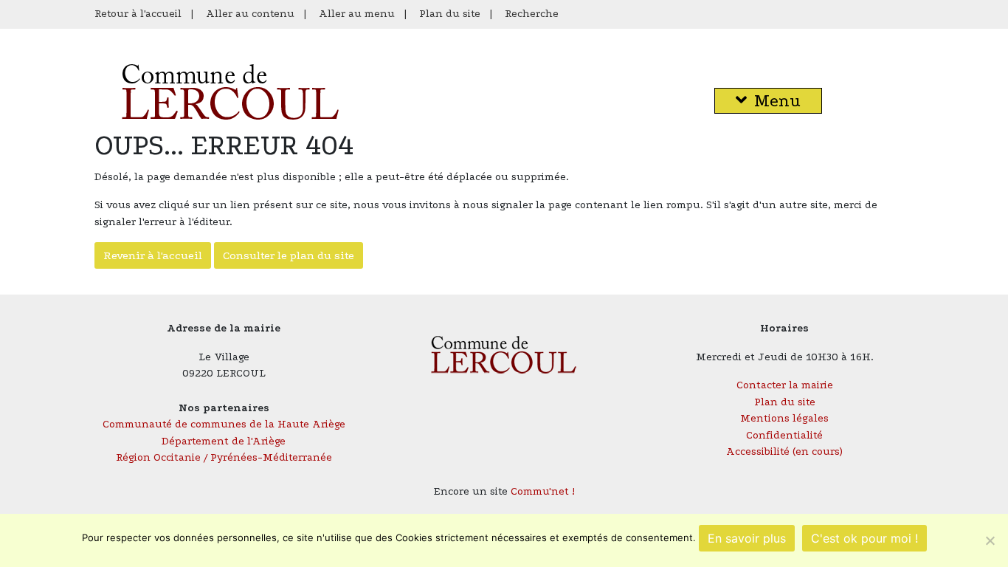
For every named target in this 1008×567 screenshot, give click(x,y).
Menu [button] (777, 101)
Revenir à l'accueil (152, 255)
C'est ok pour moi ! (864, 538)
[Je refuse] (989, 540)
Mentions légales (784, 418)
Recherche (532, 13)
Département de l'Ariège (224, 441)
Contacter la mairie (784, 385)
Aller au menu (357, 13)
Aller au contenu (250, 13)
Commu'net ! (543, 491)
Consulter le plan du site (288, 255)
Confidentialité (784, 435)
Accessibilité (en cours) (784, 451)
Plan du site (449, 13)
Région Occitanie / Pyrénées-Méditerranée (224, 457)
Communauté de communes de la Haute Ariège (224, 424)
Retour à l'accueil (138, 13)
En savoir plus (747, 538)
